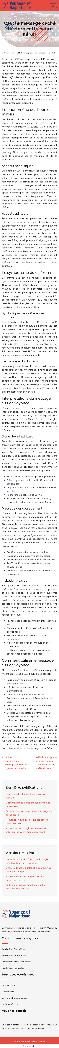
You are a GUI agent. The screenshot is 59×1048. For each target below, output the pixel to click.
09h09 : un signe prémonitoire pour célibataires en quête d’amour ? (43, 763)
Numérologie (10, 53)
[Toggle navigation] (53, 5)
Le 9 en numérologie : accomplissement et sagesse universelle (16, 763)
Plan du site (29, 1046)
